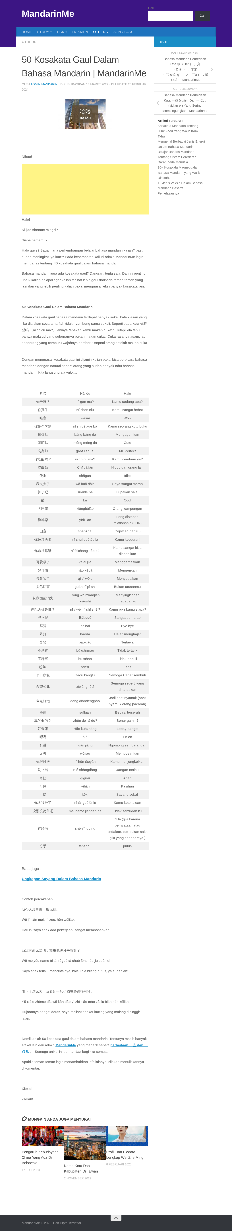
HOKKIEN (80, 32)
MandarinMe (48, 14)
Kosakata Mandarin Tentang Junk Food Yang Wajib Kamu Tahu (179, 131)
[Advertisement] (85, 189)
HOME (27, 32)
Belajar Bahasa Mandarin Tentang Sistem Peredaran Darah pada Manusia (177, 157)
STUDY (43, 32)
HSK (60, 32)
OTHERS (100, 32)
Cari (151, 8)
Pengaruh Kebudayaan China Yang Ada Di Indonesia (40, 1157)
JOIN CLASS (123, 32)
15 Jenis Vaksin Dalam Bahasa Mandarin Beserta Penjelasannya (180, 188)
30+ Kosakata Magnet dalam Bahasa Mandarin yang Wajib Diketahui (179, 173)
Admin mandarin (44, 84)
